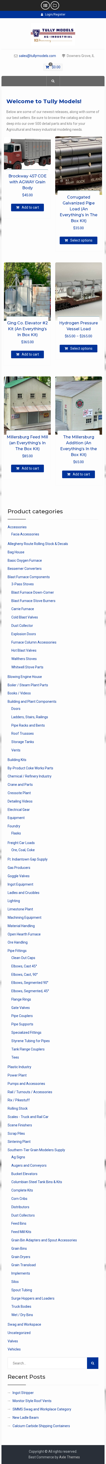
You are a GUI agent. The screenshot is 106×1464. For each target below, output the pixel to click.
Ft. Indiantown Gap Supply (28, 859)
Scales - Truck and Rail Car (28, 1117)
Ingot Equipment (20, 884)
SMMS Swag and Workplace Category (42, 1409)
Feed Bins (18, 1223)
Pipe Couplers (22, 1016)
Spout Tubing (21, 1290)
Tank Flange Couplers (28, 1049)
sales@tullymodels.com (37, 56)
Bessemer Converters (25, 569)
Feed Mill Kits (21, 1232)
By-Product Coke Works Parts (30, 768)
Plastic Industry (19, 1067)
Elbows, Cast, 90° (24, 974)
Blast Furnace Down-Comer (32, 592)
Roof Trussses (22, 733)
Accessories (17, 527)
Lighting (14, 901)
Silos (15, 1282)
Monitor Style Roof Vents (32, 1401)
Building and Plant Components (32, 701)
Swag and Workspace (24, 1324)
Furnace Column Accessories (33, 642)
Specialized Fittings (26, 1032)
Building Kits (17, 760)
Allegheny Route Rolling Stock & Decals (38, 544)
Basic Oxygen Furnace (25, 560)
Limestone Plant (20, 909)
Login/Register (55, 14)
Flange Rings (21, 999)
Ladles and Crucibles (23, 893)
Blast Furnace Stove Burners (33, 601)
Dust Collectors (23, 1215)
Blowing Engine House (25, 677)
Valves (13, 1341)
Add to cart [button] (30, 207)
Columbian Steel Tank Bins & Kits (36, 1182)
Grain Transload (23, 1265)
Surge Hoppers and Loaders (32, 1298)
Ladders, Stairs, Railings (29, 717)
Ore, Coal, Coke (23, 850)
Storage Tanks (22, 742)
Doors (15, 709)
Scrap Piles (16, 1133)
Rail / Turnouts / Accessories (30, 1092)
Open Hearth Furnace (24, 934)
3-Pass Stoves (22, 584)
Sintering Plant (19, 1142)
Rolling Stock (18, 1108)
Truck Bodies (21, 1306)
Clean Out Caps (23, 958)
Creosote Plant (19, 793)
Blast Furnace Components (29, 577)
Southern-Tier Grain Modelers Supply (36, 1150)
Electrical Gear (19, 810)
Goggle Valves (19, 876)
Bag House (16, 552)
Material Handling (21, 926)
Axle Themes (69, 1457)
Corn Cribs (19, 1199)
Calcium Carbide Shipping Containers (41, 1426)
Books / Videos (19, 693)
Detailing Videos (20, 801)
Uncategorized (19, 1333)
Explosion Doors (23, 634)
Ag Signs (18, 1157)
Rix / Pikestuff (19, 1100)
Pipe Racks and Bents (28, 725)
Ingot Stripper (23, 1393)
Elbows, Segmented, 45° (30, 991)
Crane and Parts (20, 785)
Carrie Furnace (22, 609)
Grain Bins (19, 1248)
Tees (15, 1057)
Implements (20, 1273)
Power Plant (17, 1075)
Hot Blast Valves (23, 650)
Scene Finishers (20, 1125)
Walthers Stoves (24, 659)
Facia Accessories (25, 534)
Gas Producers (19, 868)
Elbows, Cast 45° (24, 966)
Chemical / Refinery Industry (30, 776)
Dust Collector (22, 626)
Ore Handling (18, 942)
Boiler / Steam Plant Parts (28, 685)
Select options (81, 240)
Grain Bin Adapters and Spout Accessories (44, 1240)
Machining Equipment (24, 917)
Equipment (16, 818)
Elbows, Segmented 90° (29, 983)
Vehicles (14, 1349)
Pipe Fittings (17, 951)
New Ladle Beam (26, 1418)
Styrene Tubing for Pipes (30, 1041)
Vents (15, 750)
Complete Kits (22, 1190)
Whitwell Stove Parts (27, 667)
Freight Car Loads (21, 843)
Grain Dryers (20, 1257)
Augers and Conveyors (29, 1165)
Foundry (14, 826)
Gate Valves (20, 1008)
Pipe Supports (22, 1024)
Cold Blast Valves (24, 617)
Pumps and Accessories (26, 1084)
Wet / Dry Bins (22, 1315)
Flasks (16, 833)
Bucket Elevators (24, 1174)
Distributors (20, 1207)
